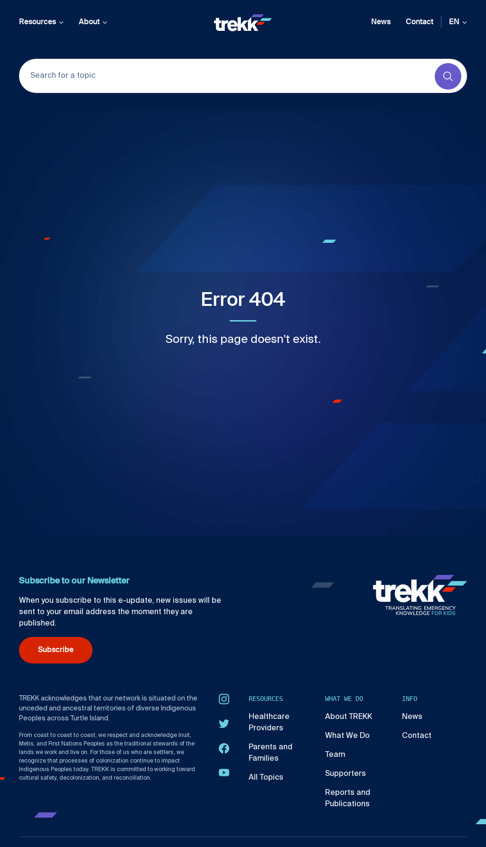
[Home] (243, 22)
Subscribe (56, 650)
